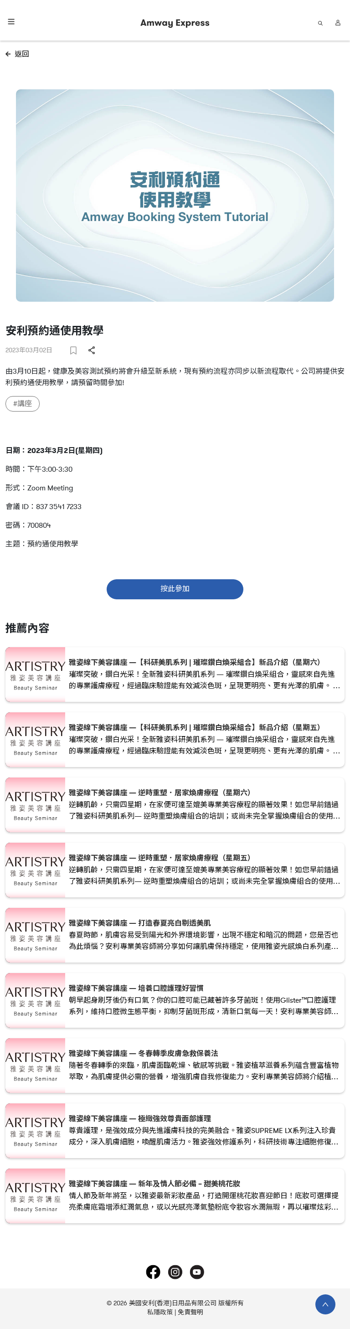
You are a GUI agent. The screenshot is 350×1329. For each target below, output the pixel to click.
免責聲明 (190, 1312)
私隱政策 (160, 1312)
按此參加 (175, 589)
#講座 (22, 404)
